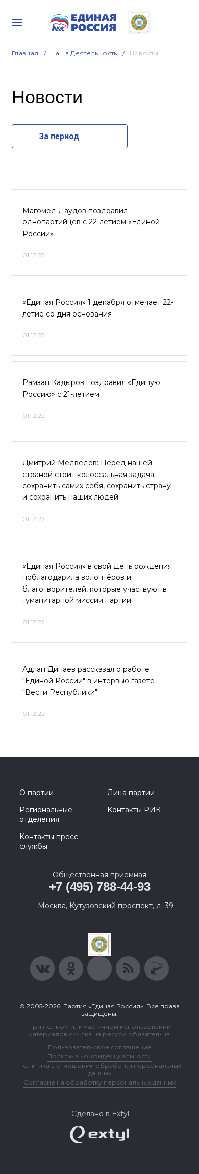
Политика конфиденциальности (99, 1056)
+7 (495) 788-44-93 (100, 886)
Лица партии (131, 792)
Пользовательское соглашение (100, 1047)
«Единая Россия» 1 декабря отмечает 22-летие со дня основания (97, 308)
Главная (25, 53)
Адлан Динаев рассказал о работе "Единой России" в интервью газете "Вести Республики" (88, 681)
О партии (36, 792)
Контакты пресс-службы (50, 841)
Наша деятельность (84, 53)
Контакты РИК (134, 810)
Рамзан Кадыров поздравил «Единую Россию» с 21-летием (91, 388)
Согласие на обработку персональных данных (99, 1082)
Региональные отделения (45, 814)
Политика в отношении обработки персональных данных (99, 1069)
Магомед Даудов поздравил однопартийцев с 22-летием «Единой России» (91, 222)
